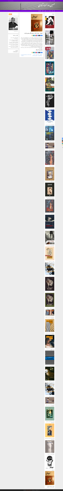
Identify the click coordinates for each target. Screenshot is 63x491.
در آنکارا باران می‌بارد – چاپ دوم (50, 365)
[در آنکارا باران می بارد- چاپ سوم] (49, 117)
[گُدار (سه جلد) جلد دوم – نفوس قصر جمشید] (49, 414)
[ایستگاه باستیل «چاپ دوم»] (49, 238)
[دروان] (49, 101)
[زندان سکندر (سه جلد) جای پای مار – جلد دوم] (49, 325)
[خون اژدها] (49, 222)
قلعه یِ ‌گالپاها (52, 181)
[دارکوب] (49, 53)
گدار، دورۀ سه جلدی (51, 149)
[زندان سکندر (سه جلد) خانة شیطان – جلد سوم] (49, 312)
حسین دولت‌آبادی (46, 4)
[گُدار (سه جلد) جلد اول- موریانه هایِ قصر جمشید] (49, 430)
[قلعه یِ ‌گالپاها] (49, 174)
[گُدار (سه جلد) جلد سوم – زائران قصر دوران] (49, 400)
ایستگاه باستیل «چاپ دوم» (50, 245)
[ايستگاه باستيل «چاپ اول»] (49, 446)
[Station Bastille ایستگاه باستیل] (49, 37)
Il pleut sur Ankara (51, 141)
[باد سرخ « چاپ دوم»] (49, 269)
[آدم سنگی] (49, 462)
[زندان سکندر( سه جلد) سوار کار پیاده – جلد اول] (49, 341)
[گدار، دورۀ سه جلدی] (49, 146)
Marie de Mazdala (52, 166)
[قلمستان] (49, 84)
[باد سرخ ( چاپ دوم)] (49, 389)
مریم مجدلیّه (52, 213)
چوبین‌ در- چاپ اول (51, 381)
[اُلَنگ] (49, 68)
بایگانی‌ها (17, 50)
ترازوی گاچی (52, 29)
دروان (53, 108)
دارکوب (53, 60)
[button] (41, 35)
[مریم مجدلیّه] (49, 206)
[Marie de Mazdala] (49, 158)
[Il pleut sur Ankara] (49, 133)
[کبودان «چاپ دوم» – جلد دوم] (49, 284)
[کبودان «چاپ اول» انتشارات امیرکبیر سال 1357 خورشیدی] (49, 478)
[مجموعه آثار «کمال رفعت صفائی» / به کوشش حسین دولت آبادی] (49, 190)
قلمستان (53, 92)
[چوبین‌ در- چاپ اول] (49, 374)
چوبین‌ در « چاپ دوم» (51, 261)
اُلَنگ (53, 76)
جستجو (10, 14)
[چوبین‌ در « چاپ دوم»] (49, 254)
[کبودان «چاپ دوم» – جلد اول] (49, 300)
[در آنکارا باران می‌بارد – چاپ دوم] (49, 358)
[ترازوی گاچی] (49, 22)
